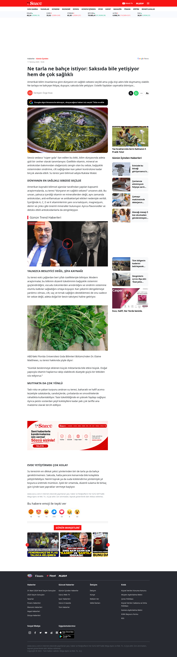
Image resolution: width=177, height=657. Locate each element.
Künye (92, 595)
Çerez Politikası (127, 599)
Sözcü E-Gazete (65, 603)
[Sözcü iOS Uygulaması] (67, 632)
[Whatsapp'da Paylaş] (136, 93)
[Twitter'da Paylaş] (130, 93)
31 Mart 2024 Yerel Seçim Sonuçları (41, 590)
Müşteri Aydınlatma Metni (131, 595)
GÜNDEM (55, 9)
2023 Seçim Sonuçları (36, 595)
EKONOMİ (66, 9)
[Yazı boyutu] (147, 93)
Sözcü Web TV (64, 595)
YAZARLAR (44, 9)
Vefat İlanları (95, 603)
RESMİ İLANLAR (148, 9)
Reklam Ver (94, 599)
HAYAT (108, 9)
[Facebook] (35, 632)
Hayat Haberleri (33, 611)
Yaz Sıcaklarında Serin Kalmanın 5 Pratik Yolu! (129, 150)
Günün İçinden (42, 58)
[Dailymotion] (51, 632)
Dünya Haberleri (34, 615)
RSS (122, 618)
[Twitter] (40, 632)
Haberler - (31, 58)
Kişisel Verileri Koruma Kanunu (133, 590)
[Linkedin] (56, 632)
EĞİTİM (136, 9)
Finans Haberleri (34, 603)
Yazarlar (30, 599)
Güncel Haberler (66, 584)
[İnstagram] (29, 632)
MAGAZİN (117, 9)
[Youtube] (46, 632)
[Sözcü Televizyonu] (29, 575)
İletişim (93, 590)
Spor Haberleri (64, 599)
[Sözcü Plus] (63, 576)
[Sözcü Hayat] (51, 575)
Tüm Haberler (64, 607)
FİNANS (127, 9)
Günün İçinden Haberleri (127, 157)
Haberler (31, 584)
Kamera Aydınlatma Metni (131, 610)
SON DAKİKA (32, 9)
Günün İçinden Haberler (68, 590)
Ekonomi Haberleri (34, 607)
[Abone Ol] (143, 58)
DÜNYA (76, 9)
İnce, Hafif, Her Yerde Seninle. (127, 311)
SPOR (100, 9)
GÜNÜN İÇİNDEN (89, 9)
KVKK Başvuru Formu (129, 614)
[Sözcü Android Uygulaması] (67, 636)
